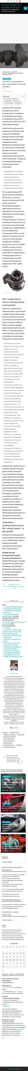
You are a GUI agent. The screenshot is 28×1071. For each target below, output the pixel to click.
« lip (3, 970)
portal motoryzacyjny (8, 745)
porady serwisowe (7, 743)
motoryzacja (21, 734)
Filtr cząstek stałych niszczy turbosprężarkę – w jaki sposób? (11, 99)
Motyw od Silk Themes (14, 1069)
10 (3, 956)
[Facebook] (15, 728)
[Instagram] (17, 728)
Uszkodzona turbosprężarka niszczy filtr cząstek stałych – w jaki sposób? (12, 102)
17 (3, 960)
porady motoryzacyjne (8, 740)
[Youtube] (11, 728)
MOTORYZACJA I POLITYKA (12, 643)
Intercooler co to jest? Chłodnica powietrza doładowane (12, 807)
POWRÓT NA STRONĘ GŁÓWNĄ (13, 606)
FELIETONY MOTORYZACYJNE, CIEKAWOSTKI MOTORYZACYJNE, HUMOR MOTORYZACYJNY (12, 631)
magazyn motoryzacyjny (9, 734)
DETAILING (7, 627)
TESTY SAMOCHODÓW (11, 645)
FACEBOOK (6, 1006)
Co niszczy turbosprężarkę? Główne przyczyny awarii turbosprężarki (13, 847)
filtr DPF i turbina (15, 732)
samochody (19, 745)
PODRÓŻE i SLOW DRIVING (11, 650)
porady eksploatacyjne (8, 738)
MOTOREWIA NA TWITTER (11, 654)
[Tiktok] (13, 728)
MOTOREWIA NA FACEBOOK (12, 652)
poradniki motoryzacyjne (9, 736)
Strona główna (5, 71)
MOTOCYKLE (8, 637)
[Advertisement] (14, 29)
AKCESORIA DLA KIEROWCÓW (13, 647)
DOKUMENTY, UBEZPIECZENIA (13, 635)
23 (24, 960)
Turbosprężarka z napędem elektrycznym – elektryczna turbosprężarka (10, 826)
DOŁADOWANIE (14, 71)
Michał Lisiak (5, 790)
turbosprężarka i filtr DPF (9, 747)
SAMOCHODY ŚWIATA (10, 649)
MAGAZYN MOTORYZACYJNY (12, 608)
